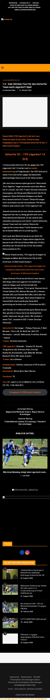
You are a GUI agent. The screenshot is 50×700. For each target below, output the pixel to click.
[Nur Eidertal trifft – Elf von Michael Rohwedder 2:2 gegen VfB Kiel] (10, 608)
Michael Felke (10, 90)
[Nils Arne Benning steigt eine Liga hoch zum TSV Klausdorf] (25, 454)
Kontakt (36, 3)
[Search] (47, 67)
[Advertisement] (25, 40)
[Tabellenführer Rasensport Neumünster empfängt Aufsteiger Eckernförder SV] (10, 574)
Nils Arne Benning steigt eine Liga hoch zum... (25, 472)
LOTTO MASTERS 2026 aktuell (33, 619)
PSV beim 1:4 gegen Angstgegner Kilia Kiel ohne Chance (32, 637)
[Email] (43, 67)
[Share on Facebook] (23, 403)
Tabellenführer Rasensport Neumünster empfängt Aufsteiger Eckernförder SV (32, 572)
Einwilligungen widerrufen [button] (25, 10)
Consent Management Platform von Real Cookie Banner (23, 699)
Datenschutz (25, 3)
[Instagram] (41, 67)
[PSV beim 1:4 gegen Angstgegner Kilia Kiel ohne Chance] (10, 639)
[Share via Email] (25, 403)
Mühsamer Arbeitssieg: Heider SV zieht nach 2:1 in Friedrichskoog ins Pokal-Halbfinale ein (34, 589)
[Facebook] (38, 67)
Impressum (13, 3)
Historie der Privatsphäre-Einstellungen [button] (24, 7)
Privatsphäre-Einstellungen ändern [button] (24, 5)
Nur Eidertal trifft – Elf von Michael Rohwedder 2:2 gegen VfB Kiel (33, 606)
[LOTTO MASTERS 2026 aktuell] (10, 623)
